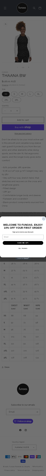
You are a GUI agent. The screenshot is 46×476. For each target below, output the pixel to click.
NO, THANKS (23, 248)
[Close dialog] (43, 218)
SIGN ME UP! (22, 243)
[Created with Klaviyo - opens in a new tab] (23, 258)
